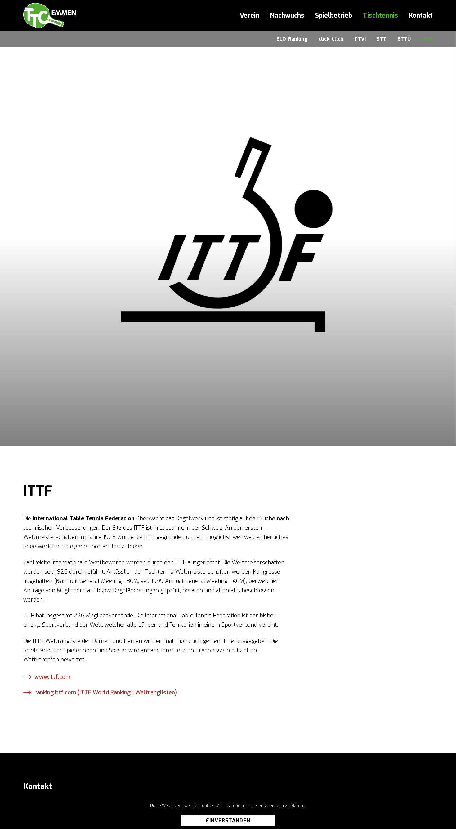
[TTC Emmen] (49, 15)
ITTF (427, 39)
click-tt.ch (331, 39)
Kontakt (421, 15)
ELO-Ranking (292, 39)
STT (382, 39)
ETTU (404, 39)
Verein (249, 15)
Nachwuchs (287, 15)
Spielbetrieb (333, 15)
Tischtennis (380, 15)
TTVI (360, 39)
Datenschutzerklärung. (284, 805)
